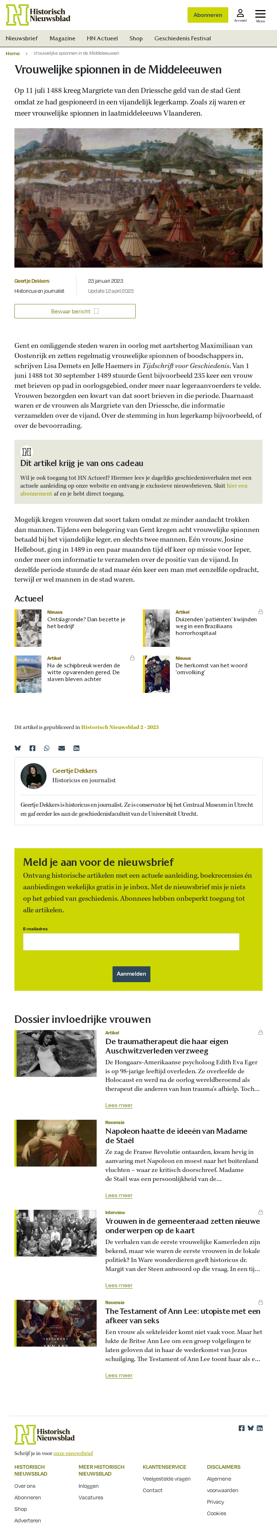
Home (13, 53)
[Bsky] (250, 1428)
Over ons (24, 1485)
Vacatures (91, 1497)
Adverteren (27, 1520)
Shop (136, 38)
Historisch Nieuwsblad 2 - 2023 (120, 727)
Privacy (215, 1501)
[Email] (61, 748)
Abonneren (208, 14)
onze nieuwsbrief (73, 1454)
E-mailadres (35, 928)
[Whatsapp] (47, 748)
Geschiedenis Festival (182, 38)
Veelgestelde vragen (167, 1478)
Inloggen (89, 1485)
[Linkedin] (76, 748)
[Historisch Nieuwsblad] (38, 15)
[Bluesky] (17, 748)
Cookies (216, 1513)
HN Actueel (102, 38)
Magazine (62, 38)
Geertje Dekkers (31, 280)
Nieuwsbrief (22, 38)
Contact (153, 1490)
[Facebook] (32, 748)
